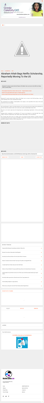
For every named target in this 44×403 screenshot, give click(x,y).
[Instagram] (3, 396)
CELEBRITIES (7, 70)
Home (2, 70)
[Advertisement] (22, 20)
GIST (13, 70)
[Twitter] (6, 396)
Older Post (39, 157)
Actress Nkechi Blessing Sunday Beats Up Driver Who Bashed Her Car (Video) (17, 94)
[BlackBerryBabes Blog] (22, 17)
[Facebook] (8, 396)
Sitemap (4, 388)
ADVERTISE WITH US (25, 386)
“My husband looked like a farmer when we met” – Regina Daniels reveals (17, 90)
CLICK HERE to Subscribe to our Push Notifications (22, 335)
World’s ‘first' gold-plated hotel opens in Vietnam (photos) (13, 92)
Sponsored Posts (25, 388)
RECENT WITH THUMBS (7, 291)
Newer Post (5, 157)
